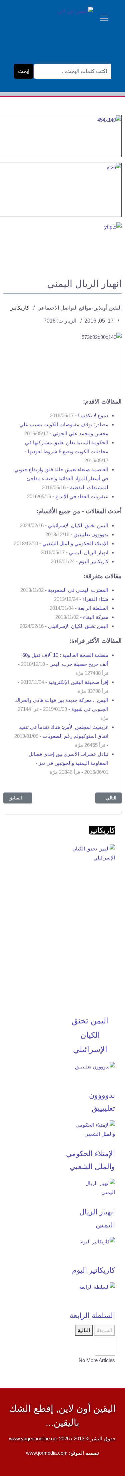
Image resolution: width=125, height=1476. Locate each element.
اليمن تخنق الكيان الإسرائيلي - (64, 525)
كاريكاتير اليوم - (79, 561)
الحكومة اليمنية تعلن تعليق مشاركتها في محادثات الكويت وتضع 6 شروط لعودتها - (66, 451)
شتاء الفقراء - (81, 599)
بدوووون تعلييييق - (76, 534)
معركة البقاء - (81, 617)
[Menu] (104, 9)
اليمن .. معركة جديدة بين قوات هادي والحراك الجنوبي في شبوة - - (61, 709)
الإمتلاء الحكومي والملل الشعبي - (61, 543)
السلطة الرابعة (92, 1315)
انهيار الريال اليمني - (74, 552)
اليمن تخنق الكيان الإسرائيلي (90, 1035)
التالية (84, 1330)
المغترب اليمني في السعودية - (64, 590)
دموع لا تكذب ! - (79, 415)
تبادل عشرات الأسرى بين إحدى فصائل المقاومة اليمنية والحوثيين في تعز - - (68, 763)
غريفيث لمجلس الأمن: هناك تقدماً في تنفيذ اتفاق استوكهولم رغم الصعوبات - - (61, 736)
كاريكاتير (19, 308)
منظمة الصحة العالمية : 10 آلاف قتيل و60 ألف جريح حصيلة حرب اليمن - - (63, 664)
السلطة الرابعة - (79, 608)
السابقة (104, 1330)
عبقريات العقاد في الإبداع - (67, 496)
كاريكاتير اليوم (93, 1270)
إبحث (23, 71)
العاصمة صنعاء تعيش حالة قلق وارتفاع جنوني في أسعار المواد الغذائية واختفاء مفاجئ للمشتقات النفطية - (61, 478)
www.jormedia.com (47, 1453)
